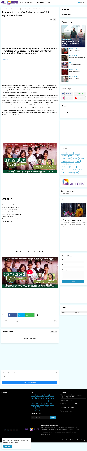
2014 (51, 401)
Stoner (79, 169)
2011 (37, 401)
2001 (37, 395)
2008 (47, 398)
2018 (46, 403)
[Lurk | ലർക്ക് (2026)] (65, 72)
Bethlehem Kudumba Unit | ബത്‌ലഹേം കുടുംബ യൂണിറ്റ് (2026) (71, 395)
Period (69, 164)
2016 (37, 403)
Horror (63, 164)
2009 (52, 398)
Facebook (13, 315)
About (67, 440)
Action (63, 152)
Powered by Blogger (68, 191)
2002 (42, 395)
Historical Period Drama (68, 161)
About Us (77, 312)
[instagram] (14, 430)
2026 (37, 409)
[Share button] (37, 315)
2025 (33, 409)
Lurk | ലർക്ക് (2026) (66, 411)
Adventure (70, 152)
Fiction (81, 158)
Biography (64, 155)
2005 (33, 398)
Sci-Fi (63, 169)
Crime (77, 155)
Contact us (73, 440)
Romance (72, 167)
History (78, 161)
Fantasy (75, 158)
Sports (74, 169)
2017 (42, 403)
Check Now (14, 442)
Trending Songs (40, 2)
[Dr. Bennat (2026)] (65, 79)
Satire (78, 167)
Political (75, 164)
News (48, 2)
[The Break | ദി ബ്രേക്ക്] (65, 65)
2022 (42, 406)
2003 (47, 395)
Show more (54, 331)
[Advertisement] (30, 35)
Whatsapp (31, 315)
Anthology (77, 152)
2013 (46, 401)
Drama (63, 158)
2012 (42, 401)
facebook (68, 93)
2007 (42, 398)
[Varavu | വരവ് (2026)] (65, 51)
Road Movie (65, 167)
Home (21, 2)
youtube (81, 98)
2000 (33, 395)
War (77, 172)
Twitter (22, 315)
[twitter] (8, 430)
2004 (52, 395)
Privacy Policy (81, 440)
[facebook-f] (5, 430)
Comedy (71, 155)
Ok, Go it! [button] (7, 446)
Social (68, 169)
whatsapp (81, 93)
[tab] (21, 3)
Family (69, 158)
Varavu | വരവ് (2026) (67, 400)
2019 (51, 403)
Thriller (64, 172)
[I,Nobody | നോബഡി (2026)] (65, 58)
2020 (33, 406)
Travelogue (71, 172)
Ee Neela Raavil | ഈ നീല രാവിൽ (71, 220)
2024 (52, 406)
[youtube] (11, 430)
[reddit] (17, 430)
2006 (37, 398)
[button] (80, 2)
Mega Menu (28, 2)
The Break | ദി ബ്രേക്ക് (67, 407)
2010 (33, 401)
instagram (68, 98)
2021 (37, 406)
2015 (33, 403)
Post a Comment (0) (30, 382)
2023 (47, 406)
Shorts (8, 9)
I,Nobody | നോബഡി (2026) (69, 404)
